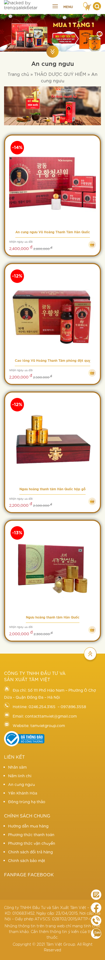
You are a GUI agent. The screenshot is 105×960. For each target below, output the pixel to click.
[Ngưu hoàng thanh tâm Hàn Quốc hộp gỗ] (52, 440)
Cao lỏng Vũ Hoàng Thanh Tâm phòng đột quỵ (52, 360)
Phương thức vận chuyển (31, 843)
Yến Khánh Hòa (22, 792)
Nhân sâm (17, 767)
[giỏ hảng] (87, 5)
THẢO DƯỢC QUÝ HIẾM (60, 74)
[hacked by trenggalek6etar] (26, 5)
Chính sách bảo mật (26, 860)
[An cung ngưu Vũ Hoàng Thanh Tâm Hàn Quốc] (52, 183)
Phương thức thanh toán (31, 834)
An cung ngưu (21, 784)
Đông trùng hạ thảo (26, 801)
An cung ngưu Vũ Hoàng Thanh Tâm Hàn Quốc (52, 232)
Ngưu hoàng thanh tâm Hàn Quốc (52, 617)
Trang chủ (18, 74)
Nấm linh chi (20, 775)
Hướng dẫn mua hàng (28, 825)
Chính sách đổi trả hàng (30, 851)
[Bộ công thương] (24, 744)
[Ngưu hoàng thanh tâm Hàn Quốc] (52, 568)
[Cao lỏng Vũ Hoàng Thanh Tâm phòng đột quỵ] (52, 312)
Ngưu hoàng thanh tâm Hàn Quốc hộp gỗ (52, 489)
